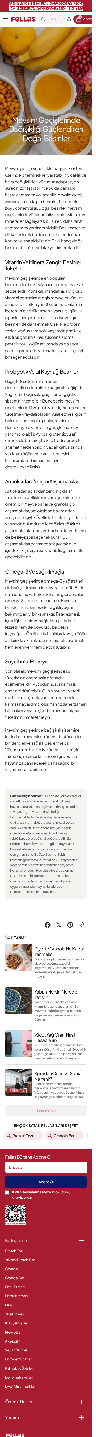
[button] (5, 19)
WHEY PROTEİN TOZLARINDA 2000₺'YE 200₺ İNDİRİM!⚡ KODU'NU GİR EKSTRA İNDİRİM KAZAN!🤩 (46, 8)
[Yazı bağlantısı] (46, 961)
